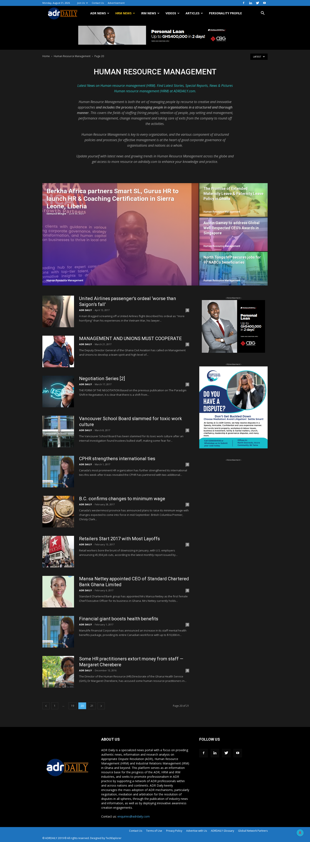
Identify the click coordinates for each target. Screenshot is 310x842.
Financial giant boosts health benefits (118, 618)
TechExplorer (113, 838)
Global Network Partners (253, 831)
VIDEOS (171, 13)
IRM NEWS (148, 13)
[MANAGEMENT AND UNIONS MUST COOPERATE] (58, 351)
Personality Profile (225, 13)
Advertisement (116, 2)
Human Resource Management (72, 56)
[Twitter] (257, 3)
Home (46, 56)
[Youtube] (264, 3)
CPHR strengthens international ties (117, 458)
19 (72, 706)
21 (91, 706)
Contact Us (98, 2)
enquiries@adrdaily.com (133, 816)
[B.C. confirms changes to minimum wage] (58, 511)
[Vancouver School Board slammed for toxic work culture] (58, 431)
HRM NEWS (123, 13)
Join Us (81, 2)
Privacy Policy (174, 831)
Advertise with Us (196, 831)
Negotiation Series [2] (102, 378)
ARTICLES (192, 13)
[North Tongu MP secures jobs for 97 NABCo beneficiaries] (233, 269)
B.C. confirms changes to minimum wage (122, 498)
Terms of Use (154, 831)
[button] (262, 14)
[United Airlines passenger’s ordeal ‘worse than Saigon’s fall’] (58, 311)
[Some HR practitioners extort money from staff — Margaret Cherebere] (58, 672)
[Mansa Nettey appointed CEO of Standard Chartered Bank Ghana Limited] (58, 591)
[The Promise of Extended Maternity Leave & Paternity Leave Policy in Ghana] (233, 200)
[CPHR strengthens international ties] (58, 471)
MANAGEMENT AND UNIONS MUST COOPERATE (130, 338)
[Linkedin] (250, 3)
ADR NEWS (98, 13)
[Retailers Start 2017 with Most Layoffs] (58, 551)
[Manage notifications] (300, 832)
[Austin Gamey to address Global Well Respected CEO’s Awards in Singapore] (233, 234)
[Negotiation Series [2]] (58, 391)
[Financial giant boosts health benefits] (58, 632)
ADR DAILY (85, 310)
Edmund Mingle (56, 213)
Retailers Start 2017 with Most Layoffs (119, 538)
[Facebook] (243, 3)
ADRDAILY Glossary (222, 831)
